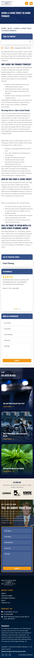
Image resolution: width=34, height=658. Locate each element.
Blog (10, 28)
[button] (31, 3)
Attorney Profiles (8, 598)
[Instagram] (9, 654)
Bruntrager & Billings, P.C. (22, 647)
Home (3, 28)
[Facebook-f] (2, 654)
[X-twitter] (6, 654)
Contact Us (5, 603)
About (3, 593)
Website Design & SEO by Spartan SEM (13, 651)
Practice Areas (6, 596)
